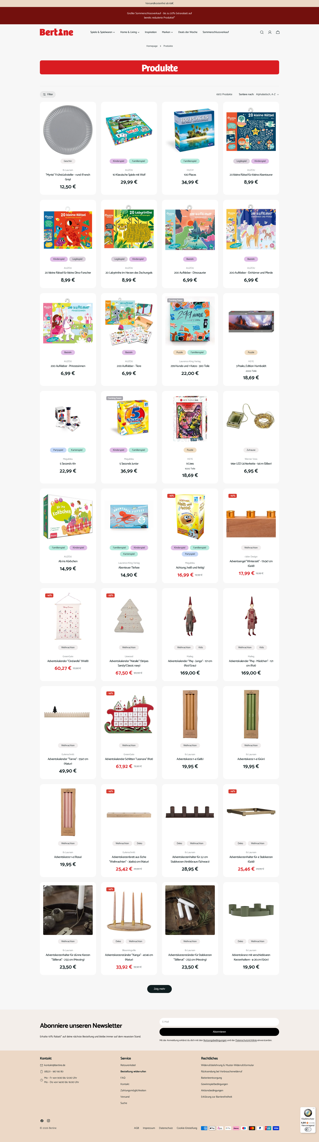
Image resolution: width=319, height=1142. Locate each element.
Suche (123, 1103)
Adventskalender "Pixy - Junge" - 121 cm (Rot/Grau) (190, 663)
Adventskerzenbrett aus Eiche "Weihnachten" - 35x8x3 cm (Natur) (129, 859)
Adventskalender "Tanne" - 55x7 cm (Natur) (68, 761)
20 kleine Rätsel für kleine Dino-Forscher (68, 272)
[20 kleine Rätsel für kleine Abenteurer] (251, 130)
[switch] (308, 1129)
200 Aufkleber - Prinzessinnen (68, 366)
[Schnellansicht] (88, 112)
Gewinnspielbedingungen (214, 1084)
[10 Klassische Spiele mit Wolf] (129, 130)
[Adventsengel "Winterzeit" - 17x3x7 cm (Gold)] (251, 516)
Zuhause (251, 450)
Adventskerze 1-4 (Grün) (251, 759)
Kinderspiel (118, 161)
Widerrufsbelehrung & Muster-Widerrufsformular (227, 1065)
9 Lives (190, 463)
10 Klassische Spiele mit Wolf (129, 174)
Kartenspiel (76, 450)
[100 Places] (190, 130)
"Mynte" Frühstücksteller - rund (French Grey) (68, 177)
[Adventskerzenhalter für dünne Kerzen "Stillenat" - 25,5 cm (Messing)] (68, 910)
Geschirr (68, 161)
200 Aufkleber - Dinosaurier (190, 272)
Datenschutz (166, 1128)
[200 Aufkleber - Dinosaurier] (190, 228)
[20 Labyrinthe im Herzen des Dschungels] (129, 228)
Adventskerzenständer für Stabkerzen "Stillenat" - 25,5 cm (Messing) (190, 957)
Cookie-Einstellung (187, 1128)
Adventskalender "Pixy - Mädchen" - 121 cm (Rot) (251, 663)
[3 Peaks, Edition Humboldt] (251, 321)
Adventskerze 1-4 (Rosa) (68, 857)
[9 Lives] (190, 419)
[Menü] (314, 1109)
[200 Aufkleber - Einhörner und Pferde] (251, 228)
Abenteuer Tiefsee (129, 567)
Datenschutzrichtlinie (246, 1040)
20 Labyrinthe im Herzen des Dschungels (129, 272)
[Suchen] (262, 32)
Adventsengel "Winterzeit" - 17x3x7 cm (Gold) (251, 564)
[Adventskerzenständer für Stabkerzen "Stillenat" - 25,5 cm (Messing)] (190, 910)
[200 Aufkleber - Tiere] (129, 321)
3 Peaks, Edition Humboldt (251, 366)
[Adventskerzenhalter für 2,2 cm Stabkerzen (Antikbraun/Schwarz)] (190, 812)
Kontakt (124, 1084)
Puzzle (179, 352)
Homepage (152, 46)
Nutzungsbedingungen (215, 1040)
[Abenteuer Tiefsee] (129, 516)
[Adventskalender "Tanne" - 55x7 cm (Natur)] (68, 714)
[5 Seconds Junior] (129, 419)
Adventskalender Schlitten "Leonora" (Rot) (129, 759)
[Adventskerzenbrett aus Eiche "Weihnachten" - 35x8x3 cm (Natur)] (129, 812)
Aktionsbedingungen (212, 1090)
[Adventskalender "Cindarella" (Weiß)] (68, 616)
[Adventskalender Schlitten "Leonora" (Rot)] (129, 714)
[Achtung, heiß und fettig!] (190, 516)
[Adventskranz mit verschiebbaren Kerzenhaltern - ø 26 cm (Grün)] (251, 910)
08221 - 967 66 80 (53, 1071)
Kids (201, 648)
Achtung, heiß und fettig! (190, 567)
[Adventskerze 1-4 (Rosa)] (68, 812)
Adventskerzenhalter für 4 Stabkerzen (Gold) (251, 859)
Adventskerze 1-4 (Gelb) (190, 759)
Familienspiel (138, 161)
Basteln (190, 259)
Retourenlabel (128, 1065)
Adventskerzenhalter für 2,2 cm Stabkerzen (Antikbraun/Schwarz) (190, 859)
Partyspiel (58, 450)
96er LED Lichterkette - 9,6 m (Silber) (251, 463)
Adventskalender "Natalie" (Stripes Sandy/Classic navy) (129, 663)
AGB (136, 1128)
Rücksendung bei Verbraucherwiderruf (221, 1071)
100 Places (190, 174)
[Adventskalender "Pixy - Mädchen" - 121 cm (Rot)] (251, 616)
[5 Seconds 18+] (68, 419)
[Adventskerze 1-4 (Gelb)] (190, 714)
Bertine (52, 1128)
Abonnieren (219, 1032)
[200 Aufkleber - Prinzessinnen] (68, 321)
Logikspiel (242, 161)
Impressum (149, 1128)
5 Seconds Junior (129, 463)
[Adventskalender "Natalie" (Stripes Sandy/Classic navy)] (129, 616)
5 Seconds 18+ (68, 463)
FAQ (122, 1078)
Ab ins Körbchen (67, 561)
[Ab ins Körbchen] (68, 516)
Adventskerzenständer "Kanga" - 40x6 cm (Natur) (129, 957)
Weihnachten (251, 548)
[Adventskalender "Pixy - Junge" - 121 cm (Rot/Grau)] (190, 616)
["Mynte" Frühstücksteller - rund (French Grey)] (68, 130)
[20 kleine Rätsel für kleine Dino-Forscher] (68, 228)
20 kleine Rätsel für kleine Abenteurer (251, 174)
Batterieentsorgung (211, 1078)
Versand (124, 1097)
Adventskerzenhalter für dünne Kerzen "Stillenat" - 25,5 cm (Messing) (68, 957)
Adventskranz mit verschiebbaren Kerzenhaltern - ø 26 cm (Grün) (251, 957)
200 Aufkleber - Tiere (129, 366)
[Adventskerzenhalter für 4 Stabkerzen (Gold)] (251, 812)
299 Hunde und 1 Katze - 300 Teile (190, 366)
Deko (139, 843)
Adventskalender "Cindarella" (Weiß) (68, 661)
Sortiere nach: (246, 94)
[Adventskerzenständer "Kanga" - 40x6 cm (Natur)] (129, 910)
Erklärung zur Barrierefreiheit (216, 1097)
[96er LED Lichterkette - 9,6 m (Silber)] (251, 419)
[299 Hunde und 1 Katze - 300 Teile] (190, 321)
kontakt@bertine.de (54, 1065)
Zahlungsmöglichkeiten (133, 1090)
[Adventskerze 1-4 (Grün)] (251, 714)
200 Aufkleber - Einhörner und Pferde (251, 272)
